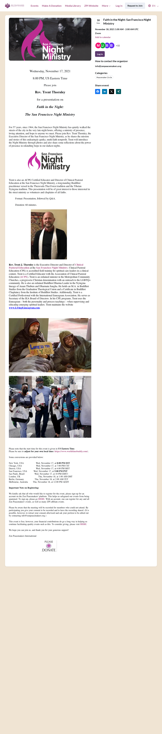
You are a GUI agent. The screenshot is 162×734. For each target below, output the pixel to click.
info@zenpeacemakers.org (108, 66)
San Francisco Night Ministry (52, 267)
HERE (41, 499)
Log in (119, 5)
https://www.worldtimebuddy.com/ (71, 451)
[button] (152, 5)
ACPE (23, 277)
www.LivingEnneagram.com (24, 307)
